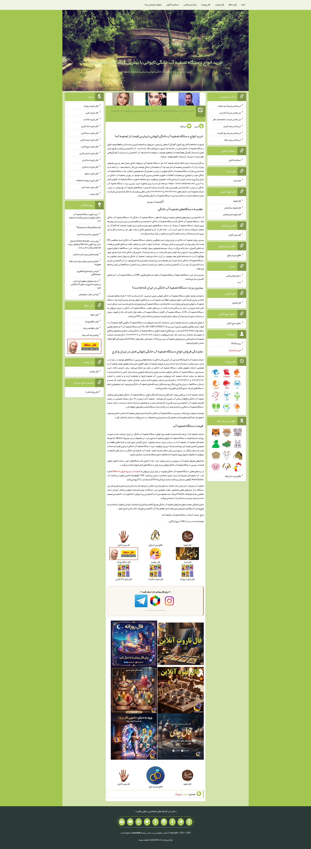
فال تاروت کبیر (91, 112)
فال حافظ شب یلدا (90, 328)
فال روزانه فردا (91, 392)
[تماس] (155, 822)
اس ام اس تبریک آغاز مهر (230, 112)
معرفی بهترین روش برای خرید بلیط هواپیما (85, 263)
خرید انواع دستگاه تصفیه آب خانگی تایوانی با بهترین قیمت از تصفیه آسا (156, 62)
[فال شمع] (134, 691)
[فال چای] (180, 737)
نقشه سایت (143, 839)
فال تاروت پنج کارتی (89, 146)
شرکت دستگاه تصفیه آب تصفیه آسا (177, 514)
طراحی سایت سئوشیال (88, 294)
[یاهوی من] (189, 822)
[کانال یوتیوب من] (130, 822)
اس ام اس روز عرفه (232, 139)
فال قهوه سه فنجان (232, 207)
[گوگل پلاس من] (138, 822)
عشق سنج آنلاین (234, 323)
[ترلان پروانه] (156, 99)
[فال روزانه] (134, 644)
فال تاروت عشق (91, 173)
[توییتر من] (147, 822)
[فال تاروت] (180, 644)
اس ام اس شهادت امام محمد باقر (227, 119)
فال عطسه (94, 371)
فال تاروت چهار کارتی (89, 139)
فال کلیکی (236, 302)
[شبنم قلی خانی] (122, 99)
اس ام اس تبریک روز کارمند (229, 133)
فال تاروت (219, 4)
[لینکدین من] (122, 822)
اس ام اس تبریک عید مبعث (229, 106)
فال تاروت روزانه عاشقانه (87, 180)
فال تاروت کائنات (90, 119)
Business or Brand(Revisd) (89, 227)
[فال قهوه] (180, 691)
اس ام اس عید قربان (232, 126)
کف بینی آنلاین (235, 234)
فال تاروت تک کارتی (89, 126)
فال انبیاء (237, 180)
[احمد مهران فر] (189, 99)
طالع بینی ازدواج (234, 255)
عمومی (185, 794)
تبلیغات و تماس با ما (153, 4)
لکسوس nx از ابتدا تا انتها (87, 234)
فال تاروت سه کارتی (89, 133)
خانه (243, 4)
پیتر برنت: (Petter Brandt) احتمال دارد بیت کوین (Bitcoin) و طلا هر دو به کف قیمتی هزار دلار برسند (84, 244)
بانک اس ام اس (190, 4)
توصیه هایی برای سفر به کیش (85, 254)
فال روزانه (205, 4)
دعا (239, 282)
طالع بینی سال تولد (233, 476)
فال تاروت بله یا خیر (89, 187)
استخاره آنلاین (172, 4)
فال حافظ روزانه (91, 321)
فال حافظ (232, 4)
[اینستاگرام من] (164, 822)
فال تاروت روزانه (91, 106)
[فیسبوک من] (172, 822)
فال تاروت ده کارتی (90, 166)
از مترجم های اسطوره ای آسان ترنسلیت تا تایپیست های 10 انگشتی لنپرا (86, 284)
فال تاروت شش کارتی (89, 153)
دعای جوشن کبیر (233, 275)
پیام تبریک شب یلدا (90, 335)
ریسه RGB (236, 343)
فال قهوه (237, 201)
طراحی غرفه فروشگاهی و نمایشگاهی (89, 272)
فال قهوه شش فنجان (232, 214)
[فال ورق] (134, 737)
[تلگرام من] (181, 822)
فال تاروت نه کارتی (90, 160)
